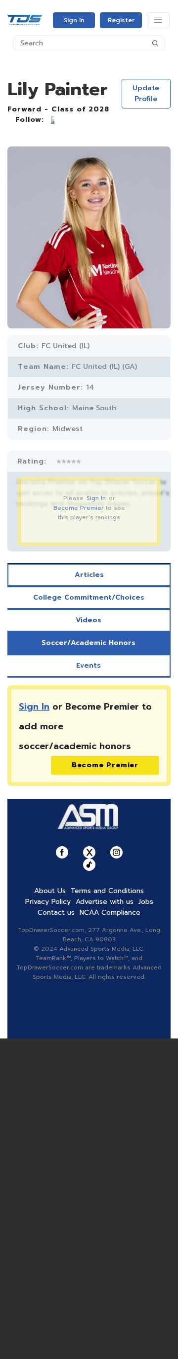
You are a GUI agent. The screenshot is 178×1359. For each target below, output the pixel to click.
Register (121, 20)
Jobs (145, 901)
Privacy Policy (48, 901)
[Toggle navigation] (158, 20)
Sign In (74, 20)
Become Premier (78, 507)
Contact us (56, 912)
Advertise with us (105, 901)
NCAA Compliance (110, 912)
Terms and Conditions (107, 891)
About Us (50, 891)
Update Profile (146, 93)
